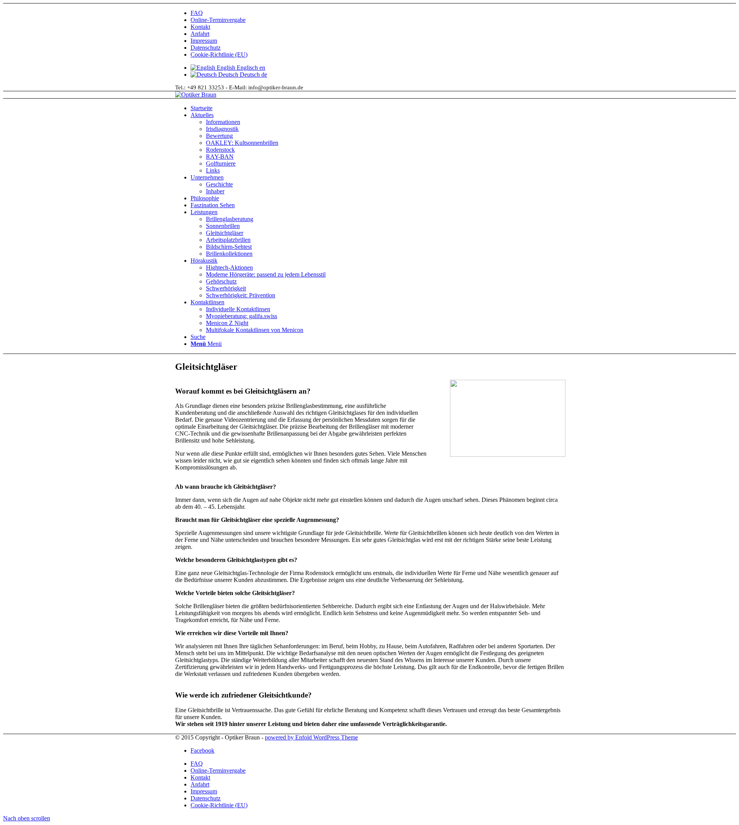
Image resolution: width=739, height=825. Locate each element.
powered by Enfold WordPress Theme (311, 737)
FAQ (197, 13)
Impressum (204, 40)
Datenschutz (206, 47)
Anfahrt (200, 33)
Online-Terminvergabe (218, 20)
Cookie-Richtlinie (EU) (219, 54)
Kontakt (200, 26)
